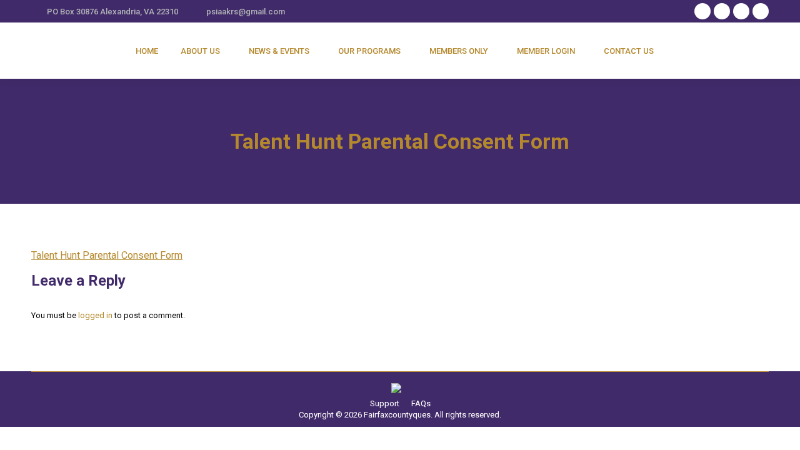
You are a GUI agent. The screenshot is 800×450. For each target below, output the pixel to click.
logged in (95, 315)
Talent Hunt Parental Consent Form (106, 255)
